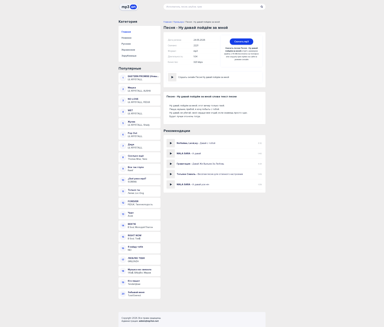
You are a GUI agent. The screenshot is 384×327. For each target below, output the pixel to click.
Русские (126, 43)
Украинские (128, 49)
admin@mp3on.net (149, 321)
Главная (126, 31)
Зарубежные (129, 55)
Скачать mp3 (241, 41)
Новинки (126, 37)
